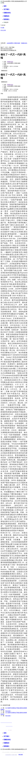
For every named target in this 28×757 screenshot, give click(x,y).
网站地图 (21, 754)
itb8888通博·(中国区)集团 (13, 43)
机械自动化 (7, 12)
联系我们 (7, 19)
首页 (5, 6)
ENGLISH (3, 30)
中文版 (2, 27)
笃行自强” (8, 711)
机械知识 (7, 16)
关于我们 (7, 9)
